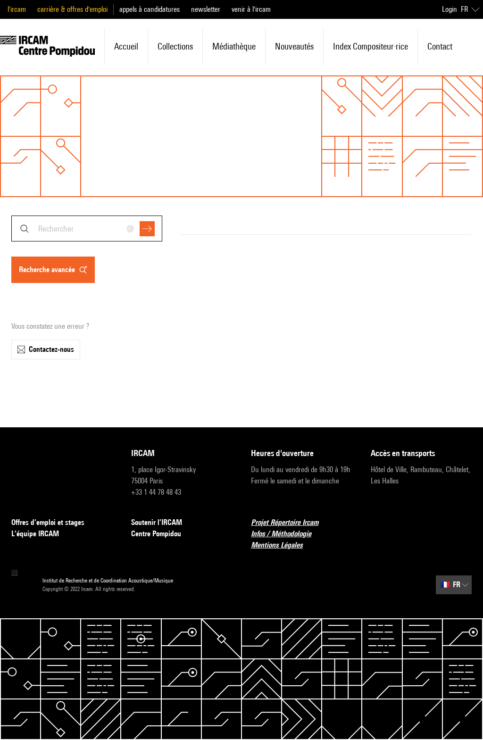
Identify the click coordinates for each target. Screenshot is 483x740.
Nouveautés (294, 46)
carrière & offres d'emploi (72, 9)
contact (439, 46)
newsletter (205, 9)
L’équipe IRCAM (35, 533)
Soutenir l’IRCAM (156, 522)
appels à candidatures (149, 9)
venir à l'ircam (251, 9)
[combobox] (86, 228)
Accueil (126, 46)
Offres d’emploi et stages (47, 522)
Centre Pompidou (156, 533)
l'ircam (17, 9)
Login (449, 9)
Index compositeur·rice (370, 46)
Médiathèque (234, 46)
